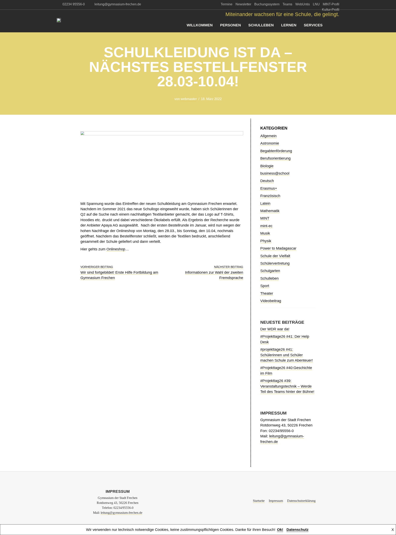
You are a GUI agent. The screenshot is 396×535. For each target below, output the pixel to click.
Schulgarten (270, 271)
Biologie (266, 166)
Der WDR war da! (274, 329)
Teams (287, 4)
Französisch (270, 196)
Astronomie (269, 143)
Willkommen (200, 25)
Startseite (259, 500)
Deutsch (267, 181)
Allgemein (268, 136)
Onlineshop (115, 249)
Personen (230, 25)
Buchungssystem (266, 4)
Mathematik (269, 211)
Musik (265, 233)
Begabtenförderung (276, 151)
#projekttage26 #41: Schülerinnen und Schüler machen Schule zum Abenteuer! (286, 354)
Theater (266, 293)
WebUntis (302, 4)
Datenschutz (297, 530)
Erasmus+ (268, 188)
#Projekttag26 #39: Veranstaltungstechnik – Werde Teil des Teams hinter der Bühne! (287, 386)
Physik (265, 241)
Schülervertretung (275, 263)
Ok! (280, 530)
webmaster (189, 99)
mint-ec (266, 226)
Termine (226, 4)
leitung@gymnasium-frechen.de (121, 512)
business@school (274, 173)
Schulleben (261, 25)
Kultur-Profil (330, 9)
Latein (265, 203)
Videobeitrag (270, 301)
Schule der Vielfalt (275, 256)
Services (313, 25)
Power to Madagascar (278, 248)
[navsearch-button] (336, 25)
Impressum (276, 500)
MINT (264, 218)
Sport (264, 286)
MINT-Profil (331, 4)
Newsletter (243, 4)
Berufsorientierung (275, 158)
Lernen (288, 25)
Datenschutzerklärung (301, 500)
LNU (316, 4)
